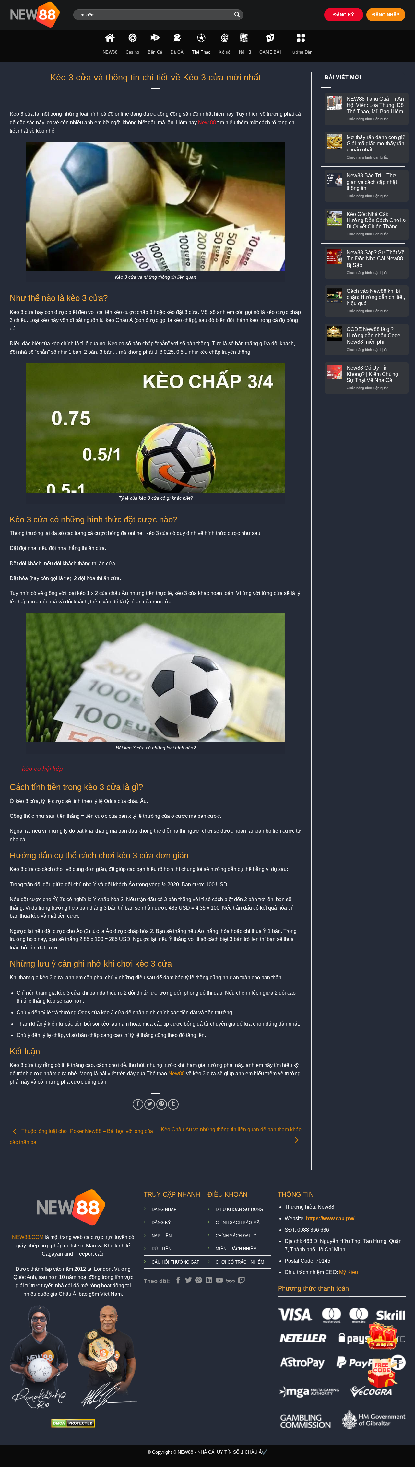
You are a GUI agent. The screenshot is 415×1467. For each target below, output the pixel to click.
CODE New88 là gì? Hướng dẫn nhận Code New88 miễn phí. (373, 335)
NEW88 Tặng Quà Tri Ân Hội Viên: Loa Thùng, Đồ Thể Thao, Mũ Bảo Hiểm (375, 105)
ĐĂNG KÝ (343, 14)
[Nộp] (237, 14)
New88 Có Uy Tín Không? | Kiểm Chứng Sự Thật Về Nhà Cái (372, 374)
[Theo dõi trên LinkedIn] (209, 1280)
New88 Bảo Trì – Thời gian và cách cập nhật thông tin (372, 182)
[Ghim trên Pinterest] (161, 1104)
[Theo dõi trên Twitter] (188, 1280)
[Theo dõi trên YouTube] (219, 1280)
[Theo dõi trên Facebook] (178, 1280)
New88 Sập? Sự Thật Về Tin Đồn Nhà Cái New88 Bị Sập (376, 259)
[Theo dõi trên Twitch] (241, 1280)
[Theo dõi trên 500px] (230, 1280)
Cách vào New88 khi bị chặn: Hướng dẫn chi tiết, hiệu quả (376, 297)
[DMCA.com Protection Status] (73, 1423)
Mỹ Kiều (348, 1272)
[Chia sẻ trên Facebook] (138, 1104)
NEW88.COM (27, 1237)
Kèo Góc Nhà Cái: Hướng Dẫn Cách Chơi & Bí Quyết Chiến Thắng (376, 220)
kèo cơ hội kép (42, 768)
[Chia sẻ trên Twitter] (149, 1104)
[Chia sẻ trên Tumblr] (173, 1104)
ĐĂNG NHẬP (385, 14)
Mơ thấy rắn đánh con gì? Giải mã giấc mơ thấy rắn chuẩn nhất (376, 143)
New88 (176, 1073)
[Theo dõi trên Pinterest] (198, 1280)
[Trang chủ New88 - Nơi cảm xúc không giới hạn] (37, 14)
